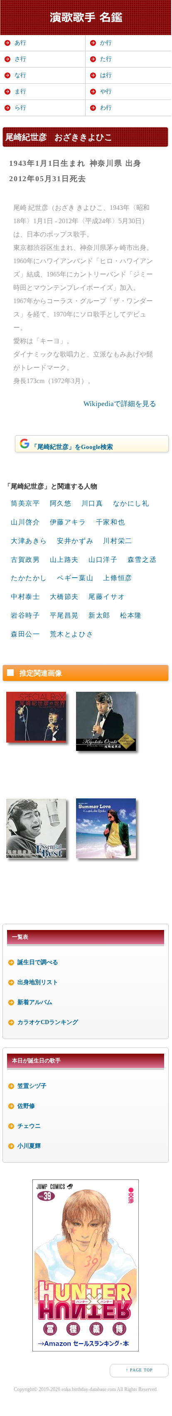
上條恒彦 (117, 577)
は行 (106, 75)
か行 (106, 43)
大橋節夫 (64, 596)
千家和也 (110, 522)
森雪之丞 (142, 559)
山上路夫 (64, 559)
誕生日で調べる (37, 962)
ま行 (20, 91)
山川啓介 (25, 522)
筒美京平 (25, 503)
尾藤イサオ (106, 596)
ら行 (20, 108)
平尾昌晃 (64, 615)
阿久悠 (61, 503)
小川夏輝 (29, 1146)
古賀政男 (25, 559)
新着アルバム (34, 1002)
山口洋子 (103, 559)
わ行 (106, 108)
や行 (106, 91)
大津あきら (29, 540)
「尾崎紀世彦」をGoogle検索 (72, 447)
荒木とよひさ (72, 634)
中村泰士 (25, 596)
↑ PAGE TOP (139, 1370)
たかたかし (29, 577)
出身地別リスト (37, 982)
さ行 (20, 59)
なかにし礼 (131, 503)
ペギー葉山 (75, 577)
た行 (106, 59)
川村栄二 (117, 540)
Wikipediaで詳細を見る (120, 404)
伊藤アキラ (68, 522)
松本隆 (131, 615)
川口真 (92, 503)
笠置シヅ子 (32, 1086)
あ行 (20, 43)
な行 (20, 75)
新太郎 (99, 615)
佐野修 (26, 1106)
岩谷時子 (25, 615)
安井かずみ (75, 540)
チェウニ (29, 1126)
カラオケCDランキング (47, 1022)
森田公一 (25, 634)
